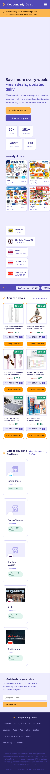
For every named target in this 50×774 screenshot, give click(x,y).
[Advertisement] (25, 51)
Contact (36, 730)
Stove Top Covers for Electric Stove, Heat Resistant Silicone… (12, 420)
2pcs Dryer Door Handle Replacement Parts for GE (13, 329)
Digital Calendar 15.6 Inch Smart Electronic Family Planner (35, 374)
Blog (28, 730)
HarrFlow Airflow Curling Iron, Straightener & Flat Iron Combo (13, 374)
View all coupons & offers (36, 452)
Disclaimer (7, 723)
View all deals (39, 298)
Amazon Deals (35, 723)
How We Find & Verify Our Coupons (17, 736)
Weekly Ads (14, 156)
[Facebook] (24, 748)
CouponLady (20, 4)
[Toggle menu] (45, 4)
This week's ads (20, 110)
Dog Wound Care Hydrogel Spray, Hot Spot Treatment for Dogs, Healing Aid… (34, 421)
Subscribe (11, 704)
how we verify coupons (26, 764)
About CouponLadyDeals (13, 743)
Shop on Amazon (14, 344)
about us (43, 762)
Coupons (6, 730)
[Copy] (20, 337)
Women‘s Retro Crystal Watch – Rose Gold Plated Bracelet (36, 329)
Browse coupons (20, 118)
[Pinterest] (26, 748)
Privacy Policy (20, 723)
